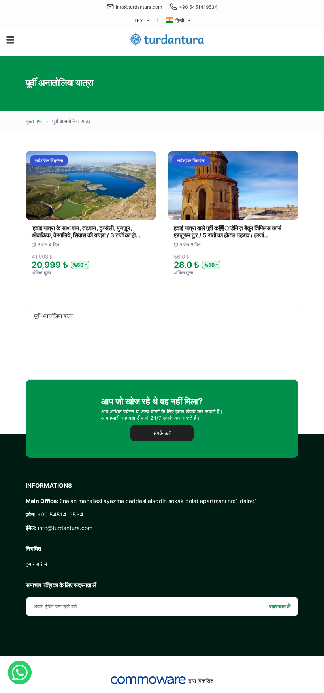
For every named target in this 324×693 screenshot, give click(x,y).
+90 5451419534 (198, 7)
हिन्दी (179, 20)
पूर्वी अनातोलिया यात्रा (72, 121)
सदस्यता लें (279, 606)
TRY (138, 20)
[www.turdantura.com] (166, 39)
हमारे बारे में (36, 564)
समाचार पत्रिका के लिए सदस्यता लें (61, 585)
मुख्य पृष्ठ (34, 121)
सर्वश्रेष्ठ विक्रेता (49, 160)
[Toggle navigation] (10, 40)
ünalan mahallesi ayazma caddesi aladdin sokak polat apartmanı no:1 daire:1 (141, 501)
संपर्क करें (162, 433)
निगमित (33, 548)
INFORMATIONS (49, 485)
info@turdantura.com (139, 7)
